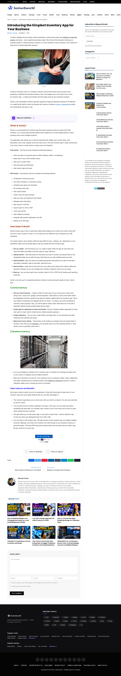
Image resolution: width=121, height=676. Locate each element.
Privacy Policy (62, 2)
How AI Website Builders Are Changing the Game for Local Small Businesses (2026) (18, 520)
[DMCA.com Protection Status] (99, 189)
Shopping (73, 625)
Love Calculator (44, 636)
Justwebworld (59, 669)
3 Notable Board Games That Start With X (104, 120)
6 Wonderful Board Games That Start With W (104, 128)
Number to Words (80, 636)
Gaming (86, 15)
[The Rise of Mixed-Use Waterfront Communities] (90, 105)
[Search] (113, 2)
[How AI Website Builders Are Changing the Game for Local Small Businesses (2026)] (18, 509)
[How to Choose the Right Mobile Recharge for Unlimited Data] (68, 509)
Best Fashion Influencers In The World (28, 470)
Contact (33, 2)
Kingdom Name (22, 638)
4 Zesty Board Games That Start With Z (103, 114)
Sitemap (78, 669)
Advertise (41, 2)
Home (107, 15)
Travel (45, 15)
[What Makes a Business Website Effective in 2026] (90, 96)
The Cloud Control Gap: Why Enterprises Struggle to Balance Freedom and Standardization (43, 543)
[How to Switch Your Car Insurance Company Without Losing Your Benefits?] (90, 76)
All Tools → (32, 638)
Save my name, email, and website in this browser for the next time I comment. (34, 582)
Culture (23, 15)
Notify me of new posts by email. (21, 586)
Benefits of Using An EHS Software (58, 470)
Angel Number (91, 636)
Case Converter (33, 636)
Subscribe (89, 41)
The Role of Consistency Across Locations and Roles (18, 542)
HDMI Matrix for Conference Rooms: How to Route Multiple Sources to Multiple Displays (68, 543)
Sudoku (19, 646)
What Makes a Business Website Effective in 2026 (104, 95)
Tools (85, 2)
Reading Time (56, 636)
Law (55, 625)
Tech (58, 15)
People (9, 15)
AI (81, 625)
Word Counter (22, 636)
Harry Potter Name (103, 636)
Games (92, 2)
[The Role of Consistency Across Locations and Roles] (18, 532)
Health (51, 15)
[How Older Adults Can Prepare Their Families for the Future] (90, 86)
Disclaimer (51, 2)
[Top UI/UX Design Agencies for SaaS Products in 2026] (43, 509)
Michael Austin (12, 33)
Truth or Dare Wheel (30, 646)
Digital (79, 15)
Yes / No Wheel (42, 646)
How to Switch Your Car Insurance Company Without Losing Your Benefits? (104, 76)
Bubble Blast (11, 646)
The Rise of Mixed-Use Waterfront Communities (103, 105)
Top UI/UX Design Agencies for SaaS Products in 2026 (43, 519)
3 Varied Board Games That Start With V (104, 136)
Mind (112, 15)
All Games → (53, 646)
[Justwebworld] (21, 8)
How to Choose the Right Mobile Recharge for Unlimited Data (68, 520)
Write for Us (102, 665)
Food (38, 15)
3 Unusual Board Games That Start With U (104, 143)
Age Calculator (11, 636)
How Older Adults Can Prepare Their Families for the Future (103, 86)
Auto (93, 15)
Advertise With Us (35, 665)
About (25, 2)
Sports (16, 15)
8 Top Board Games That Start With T (103, 150)
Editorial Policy (75, 2)
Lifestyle (32, 15)
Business (65, 15)
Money (72, 15)
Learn (84, 617)
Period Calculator (67, 636)
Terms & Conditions (74, 665)
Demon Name (11, 638)
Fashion (99, 15)
